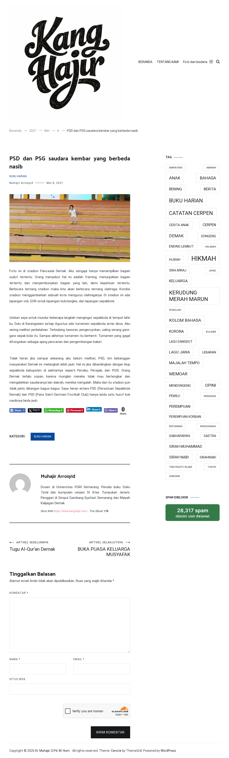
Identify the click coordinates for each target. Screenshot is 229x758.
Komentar (18, 592)
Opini (210, 385)
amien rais (175, 167)
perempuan (179, 406)
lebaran (209, 352)
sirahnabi (208, 457)
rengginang (208, 426)
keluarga (178, 281)
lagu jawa (179, 352)
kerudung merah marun (188, 295)
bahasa (208, 178)
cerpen (209, 225)
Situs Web (17, 679)
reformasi (175, 426)
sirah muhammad (185, 446)
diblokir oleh (197, 514)
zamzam (174, 476)
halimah (210, 246)
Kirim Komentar (110, 732)
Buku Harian (18, 176)
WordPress (168, 750)
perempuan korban (185, 417)
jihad (212, 270)
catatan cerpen (191, 213)
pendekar (210, 396)
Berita (210, 189)
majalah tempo (184, 363)
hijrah (174, 260)
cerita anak (179, 225)
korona (176, 331)
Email (78, 659)
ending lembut (181, 246)
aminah (211, 167)
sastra (210, 436)
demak (176, 235)
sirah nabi (179, 457)
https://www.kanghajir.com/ (71, 511)
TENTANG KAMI (168, 62)
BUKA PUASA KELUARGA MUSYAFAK (104, 549)
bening (175, 189)
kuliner (211, 331)
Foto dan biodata (195, 62)
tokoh (212, 467)
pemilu (174, 396)
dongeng (208, 236)
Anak (174, 178)
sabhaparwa (179, 436)
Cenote (116, 750)
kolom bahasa (185, 320)
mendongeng (180, 386)
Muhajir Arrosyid (21, 183)
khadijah (175, 310)
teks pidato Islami (180, 467)
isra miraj (177, 270)
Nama (14, 659)
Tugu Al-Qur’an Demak (32, 546)
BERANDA (145, 62)
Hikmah (203, 258)
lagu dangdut (181, 342)
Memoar (178, 373)
